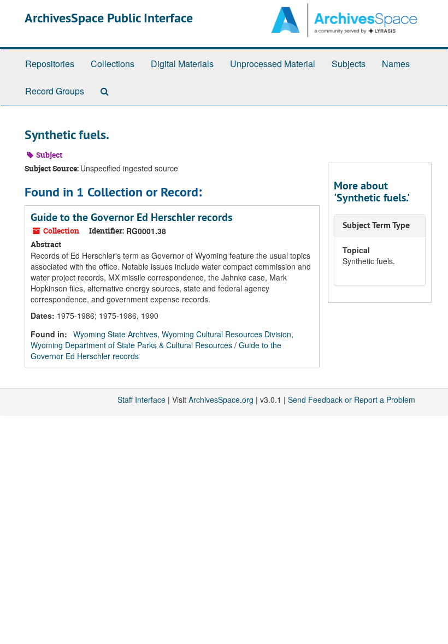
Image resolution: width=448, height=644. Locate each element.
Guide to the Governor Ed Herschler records (131, 217)
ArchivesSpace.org (221, 399)
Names (396, 63)
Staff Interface (141, 399)
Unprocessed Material (272, 63)
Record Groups (54, 91)
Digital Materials (182, 63)
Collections (112, 63)
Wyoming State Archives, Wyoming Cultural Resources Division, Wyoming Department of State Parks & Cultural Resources (162, 339)
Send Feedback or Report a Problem (351, 399)
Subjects (349, 63)
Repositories (49, 63)
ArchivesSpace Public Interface (109, 17)
